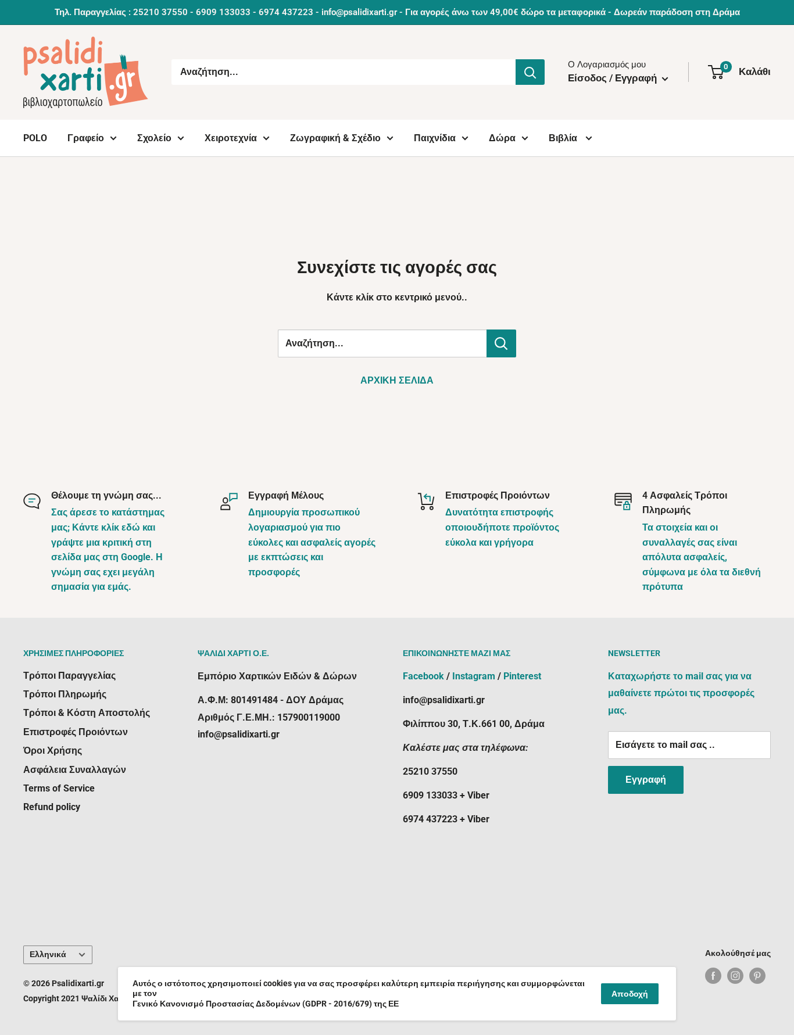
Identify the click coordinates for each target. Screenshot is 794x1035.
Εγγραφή (645, 779)
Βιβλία (564, 138)
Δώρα (502, 138)
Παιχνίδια (435, 138)
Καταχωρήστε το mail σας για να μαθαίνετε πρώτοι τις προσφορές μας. (681, 694)
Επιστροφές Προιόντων (75, 731)
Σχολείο (154, 138)
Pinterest (522, 676)
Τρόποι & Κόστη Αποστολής (86, 712)
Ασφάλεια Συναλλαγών (74, 769)
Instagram (473, 676)
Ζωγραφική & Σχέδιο (335, 138)
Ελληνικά (48, 954)
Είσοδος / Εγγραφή (613, 78)
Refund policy (51, 806)
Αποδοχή (629, 993)
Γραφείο (85, 138)
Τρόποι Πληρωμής (64, 694)
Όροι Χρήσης (52, 750)
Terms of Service (59, 788)
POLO (35, 138)
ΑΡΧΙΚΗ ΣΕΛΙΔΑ (397, 380)
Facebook (423, 676)
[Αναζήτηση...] (530, 72)
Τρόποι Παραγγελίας (69, 675)
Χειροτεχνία (231, 138)
